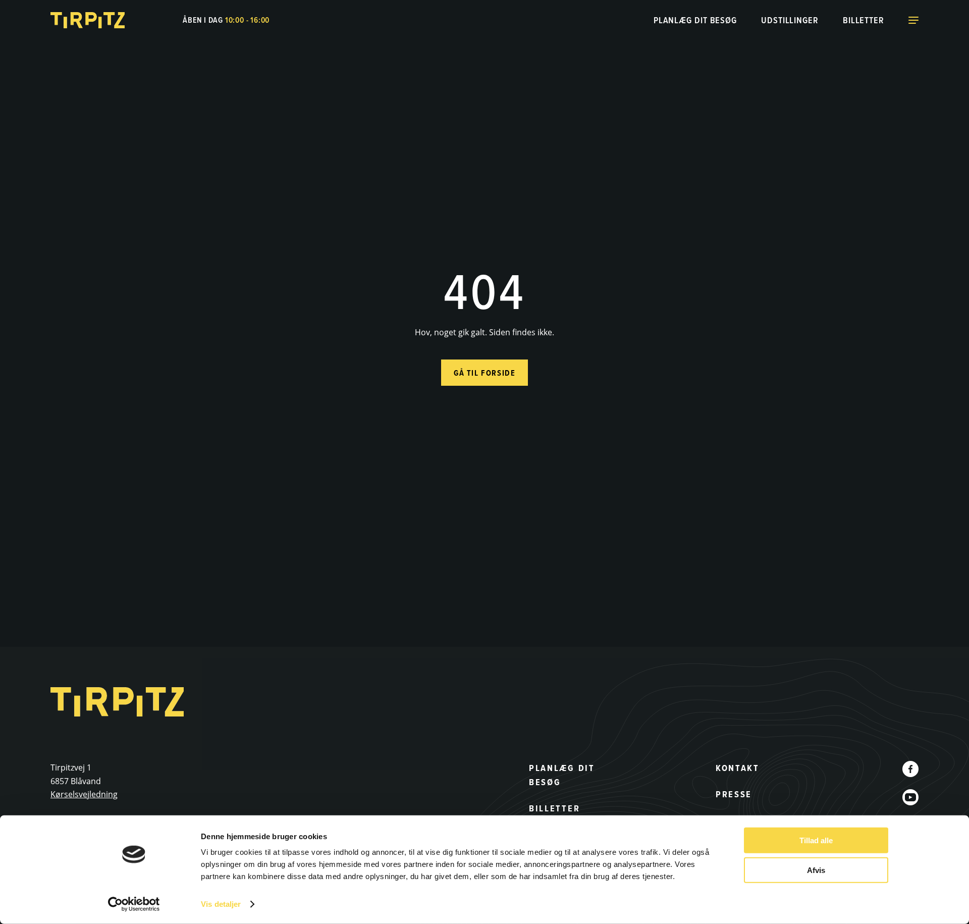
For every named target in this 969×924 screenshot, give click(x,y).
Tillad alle (816, 840)
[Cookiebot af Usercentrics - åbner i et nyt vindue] (134, 904)
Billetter (863, 20)
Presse (734, 794)
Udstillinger (790, 20)
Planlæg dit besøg (695, 20)
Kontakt (738, 768)
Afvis (816, 869)
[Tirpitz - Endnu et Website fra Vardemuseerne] (88, 20)
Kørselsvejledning (84, 794)
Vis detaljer (221, 904)
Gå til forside (484, 373)
